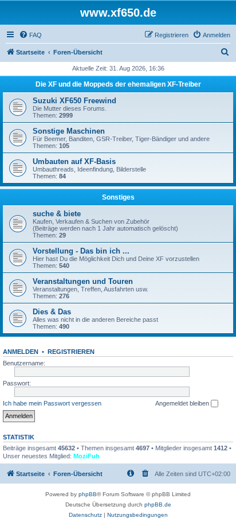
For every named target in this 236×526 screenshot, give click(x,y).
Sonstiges (118, 197)
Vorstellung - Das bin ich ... (81, 251)
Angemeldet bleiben (183, 403)
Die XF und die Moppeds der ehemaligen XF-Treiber (118, 84)
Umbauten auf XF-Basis (74, 161)
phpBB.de (157, 504)
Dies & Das (52, 311)
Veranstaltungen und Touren (83, 281)
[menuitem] (30, 35)
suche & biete (57, 213)
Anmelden (20, 351)
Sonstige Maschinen (69, 131)
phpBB (87, 494)
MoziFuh (86, 456)
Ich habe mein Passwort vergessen (52, 403)
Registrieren (71, 351)
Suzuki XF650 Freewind (74, 100)
